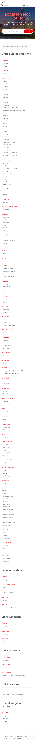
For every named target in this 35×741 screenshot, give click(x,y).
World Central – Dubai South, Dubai (13, 694)
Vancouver (6, 590)
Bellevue (5, 545)
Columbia (5, 322)
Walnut (5, 181)
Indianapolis (6, 286)
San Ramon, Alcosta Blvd (10, 168)
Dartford (5, 718)
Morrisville (6, 404)
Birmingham (6, 63)
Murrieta (5, 118)
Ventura (5, 179)
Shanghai (5, 634)
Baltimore (5, 320)
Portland (5, 437)
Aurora (5, 192)
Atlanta (5, 238)
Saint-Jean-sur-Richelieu (9, 608)
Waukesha (6, 561)
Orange (5, 129)
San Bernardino (7, 144)
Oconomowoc (7, 558)
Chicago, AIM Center (8, 276)
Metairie (5, 312)
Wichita (5, 302)
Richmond (5, 533)
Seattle (5, 548)
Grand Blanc (6, 348)
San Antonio (6, 525)
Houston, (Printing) (8, 509)
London (5, 721)
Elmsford (5, 391)
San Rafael (6, 163)
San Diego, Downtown (9, 150)
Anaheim (5, 84)
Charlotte (5, 401)
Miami (4, 225)
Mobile (5, 66)
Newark (5, 121)
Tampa (5, 230)
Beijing (5, 626)
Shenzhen (5, 641)
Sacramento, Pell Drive (9, 142)
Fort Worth (6, 501)
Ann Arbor (6, 340)
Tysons (5, 535)
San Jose (5, 158)
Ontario (5, 126)
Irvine (4, 100)
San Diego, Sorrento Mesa (10, 152)
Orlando (5, 228)
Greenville (5, 473)
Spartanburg (6, 476)
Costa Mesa (6, 94)
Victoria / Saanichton (8, 592)
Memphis (5, 483)
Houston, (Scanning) (8, 512)
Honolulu (5, 253)
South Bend (6, 292)
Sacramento (6, 139)
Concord (5, 89)
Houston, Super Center (9, 522)
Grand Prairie (6, 504)
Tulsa (4, 429)
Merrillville (6, 289)
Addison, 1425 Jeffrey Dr (10, 268)
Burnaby (5, 587)
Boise (4, 261)
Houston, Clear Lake (8, 514)
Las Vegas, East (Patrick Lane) (11, 373)
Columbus (5, 417)
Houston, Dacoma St (8, 517)
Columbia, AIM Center (9, 325)
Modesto (5, 113)
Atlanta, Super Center (9, 240)
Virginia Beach (7, 538)
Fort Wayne (6, 284)
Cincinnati (5, 411)
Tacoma (5, 551)
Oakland (5, 123)
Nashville (5, 486)
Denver (5, 194)
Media (4, 450)
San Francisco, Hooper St (10, 155)
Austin (4, 493)
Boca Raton (6, 217)
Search (28, 31)
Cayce (4, 470)
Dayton (5, 419)
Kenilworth (6, 383)
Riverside (5, 134)
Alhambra (5, 81)
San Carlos (6, 147)
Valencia (5, 176)
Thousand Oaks (7, 174)
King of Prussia (7, 445)
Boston (5, 332)
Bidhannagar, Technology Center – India (14, 675)
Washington (6, 209)
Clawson (5, 343)
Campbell (5, 86)
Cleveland (5, 414)
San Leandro (6, 160)
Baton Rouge (6, 309)
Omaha (5, 363)
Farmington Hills (7, 345)
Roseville (5, 137)
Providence (6, 463)
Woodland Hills (7, 184)
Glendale (5, 97)
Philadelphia (6, 452)
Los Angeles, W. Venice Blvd (10, 107)
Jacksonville (6, 222)
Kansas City (6, 299)
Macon (5, 246)
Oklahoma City (7, 427)
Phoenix (5, 73)
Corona (5, 92)
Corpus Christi (7, 499)
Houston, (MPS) (7, 506)
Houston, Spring (7, 520)
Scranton (5, 455)
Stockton (5, 171)
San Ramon (6, 166)
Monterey (5, 115)
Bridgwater (6, 716)
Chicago (5, 274)
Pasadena (5, 131)
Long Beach (6, 105)
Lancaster (5, 102)
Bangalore (6, 660)
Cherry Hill (6, 381)
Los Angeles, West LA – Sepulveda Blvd (14, 110)
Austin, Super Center (8, 496)
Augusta (5, 243)
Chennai (5, 668)
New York (5, 394)
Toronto (5, 600)
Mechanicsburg (7, 447)
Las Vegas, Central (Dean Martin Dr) (13, 371)
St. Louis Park (6, 356)
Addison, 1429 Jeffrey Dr (10, 271)
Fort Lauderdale (7, 220)
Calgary (5, 580)
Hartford (5, 202)
